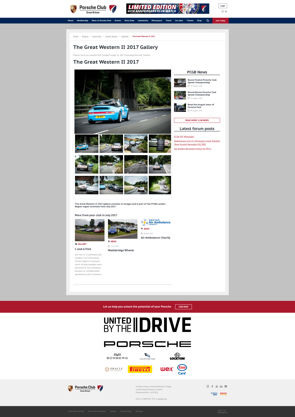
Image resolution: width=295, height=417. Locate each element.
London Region (111, 36)
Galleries (124, 36)
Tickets (190, 20)
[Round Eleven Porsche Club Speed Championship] (180, 95)
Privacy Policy (126, 411)
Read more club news (197, 120)
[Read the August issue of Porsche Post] (180, 107)
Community (143, 20)
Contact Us (162, 399)
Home (75, 36)
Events (118, 20)
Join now (183, 306)
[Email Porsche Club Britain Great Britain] (225, 386)
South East (96, 36)
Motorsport (157, 20)
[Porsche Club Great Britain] (93, 8)
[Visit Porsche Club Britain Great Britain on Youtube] (216, 386)
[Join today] (220, 20)
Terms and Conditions (97, 411)
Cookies (113, 411)
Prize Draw (129, 20)
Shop (199, 20)
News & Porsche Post (101, 20)
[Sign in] (222, 5)
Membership (82, 20)
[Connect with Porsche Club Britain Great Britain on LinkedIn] (221, 386)
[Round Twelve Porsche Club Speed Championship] (180, 83)
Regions (85, 36)
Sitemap (139, 411)
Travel (168, 20)
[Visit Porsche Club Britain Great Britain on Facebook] (212, 386)
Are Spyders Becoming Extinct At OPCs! (192, 148)
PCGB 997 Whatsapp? (184, 136)
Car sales (179, 20)
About (70, 20)
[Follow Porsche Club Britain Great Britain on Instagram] (207, 386)
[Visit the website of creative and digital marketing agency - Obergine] (222, 411)
